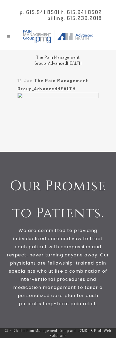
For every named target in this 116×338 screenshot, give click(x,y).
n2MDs (84, 331)
